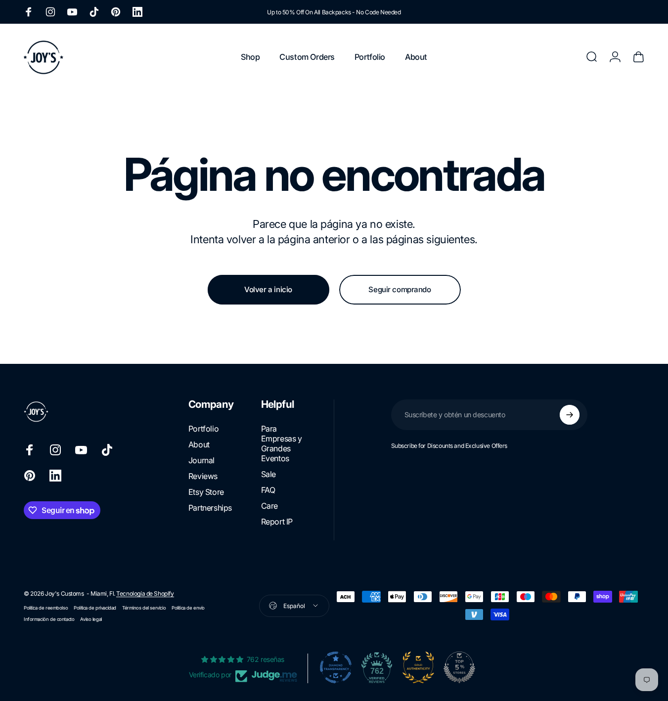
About (199, 444)
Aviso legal (90, 619)
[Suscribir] (569, 415)
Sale (268, 474)
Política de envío (188, 608)
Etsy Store (206, 492)
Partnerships (210, 508)
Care (269, 506)
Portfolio (203, 429)
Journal (201, 460)
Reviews (203, 476)
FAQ (268, 490)
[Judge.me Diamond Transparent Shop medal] (336, 667)
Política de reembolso (46, 608)
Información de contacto (49, 619)
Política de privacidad (95, 608)
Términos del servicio (144, 608)
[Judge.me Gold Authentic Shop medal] (418, 667)
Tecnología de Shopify (145, 593)
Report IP (277, 521)
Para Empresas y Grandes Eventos (281, 443)
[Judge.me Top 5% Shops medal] (459, 667)
